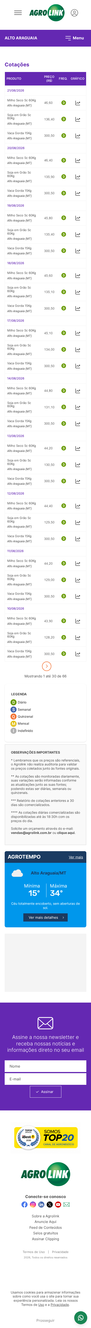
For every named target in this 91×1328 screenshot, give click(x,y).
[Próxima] (46, 666)
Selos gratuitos (45, 1233)
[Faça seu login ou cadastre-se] (74, 13)
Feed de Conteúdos (45, 1227)
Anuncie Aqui (45, 1221)
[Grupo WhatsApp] (80, 1317)
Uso (41, 1305)
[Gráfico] (77, 102)
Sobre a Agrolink (45, 1216)
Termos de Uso (34, 1252)
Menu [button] (78, 37)
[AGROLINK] (47, 12)
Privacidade (60, 1252)
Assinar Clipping (45, 1239)
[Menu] (18, 12)
